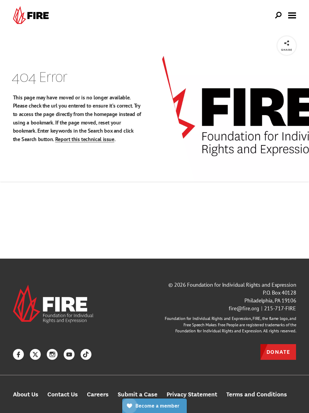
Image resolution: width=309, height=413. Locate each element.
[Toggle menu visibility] (292, 15)
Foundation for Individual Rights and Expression (241, 284)
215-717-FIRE (280, 308)
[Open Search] (278, 15)
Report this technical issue (84, 139)
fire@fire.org (244, 308)
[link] (32, 15)
